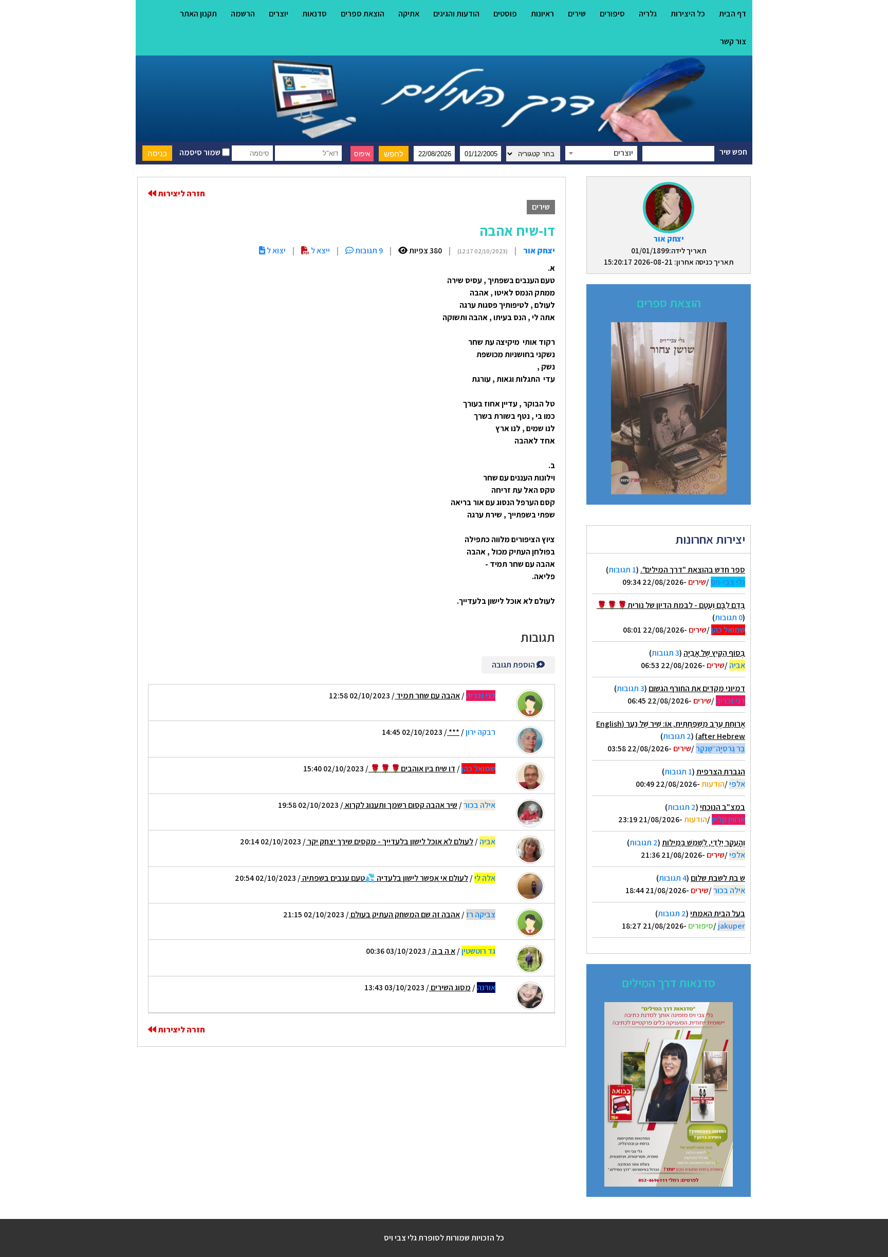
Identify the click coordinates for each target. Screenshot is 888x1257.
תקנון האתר (198, 13)
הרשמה (243, 13)
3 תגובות (665, 653)
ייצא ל (319, 250)
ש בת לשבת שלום (718, 878)
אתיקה (408, 13)
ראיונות (542, 13)
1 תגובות (622, 569)
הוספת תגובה (514, 664)
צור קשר (733, 41)
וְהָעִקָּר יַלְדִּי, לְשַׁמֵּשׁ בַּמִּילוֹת (703, 842)
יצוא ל (275, 250)
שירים (577, 13)
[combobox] (601, 153)
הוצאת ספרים (362, 13)
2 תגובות (677, 736)
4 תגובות (673, 878)
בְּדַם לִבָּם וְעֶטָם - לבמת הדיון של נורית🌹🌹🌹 (671, 605)
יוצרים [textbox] (623, 152)
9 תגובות (368, 250)
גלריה (648, 13)
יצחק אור (669, 239)
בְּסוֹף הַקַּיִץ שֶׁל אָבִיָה (714, 653)
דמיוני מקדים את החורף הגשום (697, 688)
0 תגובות (729, 617)
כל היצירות (688, 13)
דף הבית (732, 13)
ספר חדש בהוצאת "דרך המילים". (692, 569)
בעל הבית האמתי (717, 913)
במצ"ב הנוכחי (722, 807)
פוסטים (505, 13)
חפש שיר (733, 151)
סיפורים (612, 13)
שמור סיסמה (200, 152)
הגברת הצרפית (720, 771)
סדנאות (314, 13)
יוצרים (278, 13)
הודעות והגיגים (456, 13)
